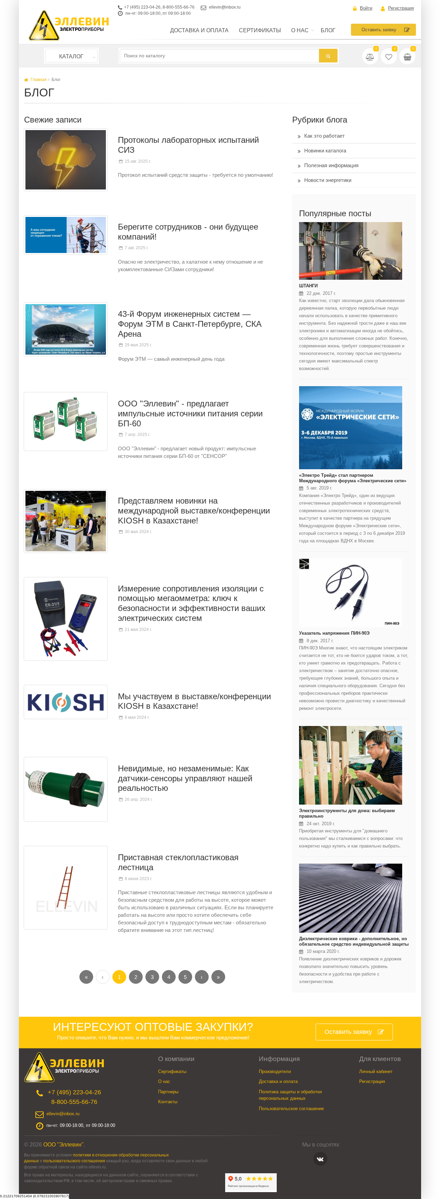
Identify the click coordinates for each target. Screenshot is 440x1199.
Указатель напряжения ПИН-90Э (334, 633)
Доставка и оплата (199, 30)
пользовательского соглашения (74, 1160)
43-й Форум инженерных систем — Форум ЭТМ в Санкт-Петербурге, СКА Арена (190, 323)
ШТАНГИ (308, 285)
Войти (366, 8)
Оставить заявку (379, 29)
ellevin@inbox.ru (225, 7)
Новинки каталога (325, 150)
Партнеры (168, 1091)
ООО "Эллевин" (63, 1145)
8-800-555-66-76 (179, 7)
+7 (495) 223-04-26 (142, 7)
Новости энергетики (327, 180)
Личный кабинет (376, 1071)
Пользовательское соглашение (291, 1108)
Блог (328, 30)
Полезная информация (331, 165)
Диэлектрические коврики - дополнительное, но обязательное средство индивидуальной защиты (354, 941)
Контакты (167, 1101)
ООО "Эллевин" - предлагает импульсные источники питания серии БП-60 (190, 413)
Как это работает (324, 136)
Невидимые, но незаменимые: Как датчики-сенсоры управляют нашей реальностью (185, 778)
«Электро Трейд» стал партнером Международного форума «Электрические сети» (352, 478)
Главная (38, 79)
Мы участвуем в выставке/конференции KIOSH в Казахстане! (194, 701)
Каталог (71, 56)
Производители (275, 1071)
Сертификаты (260, 30)
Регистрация (401, 8)
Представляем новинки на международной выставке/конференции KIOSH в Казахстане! (194, 510)
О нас (300, 30)
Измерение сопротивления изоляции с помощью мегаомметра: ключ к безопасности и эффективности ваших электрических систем (191, 603)
